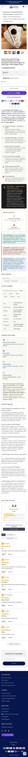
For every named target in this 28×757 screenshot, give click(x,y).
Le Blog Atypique (5, 719)
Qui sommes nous (5, 693)
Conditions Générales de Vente (8, 696)
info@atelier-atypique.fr (7, 727)
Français (13, 744)
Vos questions (4, 711)
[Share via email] (18, 107)
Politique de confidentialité (8, 698)
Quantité (3, 81)
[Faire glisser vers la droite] (25, 52)
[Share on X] (12, 107)
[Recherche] (26, 7)
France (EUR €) (13, 742)
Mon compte (4, 680)
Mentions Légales (5, 701)
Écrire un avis (14, 529)
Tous (3, 534)
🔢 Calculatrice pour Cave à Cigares (10, 714)
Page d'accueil (6, 12)
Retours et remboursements (8, 685)
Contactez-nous (5, 709)
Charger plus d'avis (14, 644)
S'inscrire (14, 663)
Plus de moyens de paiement (14, 97)
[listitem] (14, 2)
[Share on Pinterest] (15, 107)
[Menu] (2, 7)
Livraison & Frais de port (7, 683)
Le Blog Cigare (4, 716)
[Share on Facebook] (10, 107)
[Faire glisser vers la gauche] (3, 52)
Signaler (10, 554)
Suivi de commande (6, 677)
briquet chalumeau (13, 397)
